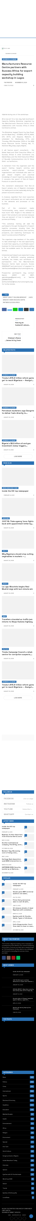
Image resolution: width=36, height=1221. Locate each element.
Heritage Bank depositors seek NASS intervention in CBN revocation (11, 860)
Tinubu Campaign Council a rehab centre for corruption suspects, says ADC (17, 653)
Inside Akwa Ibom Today (10, 488)
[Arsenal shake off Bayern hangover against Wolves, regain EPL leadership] (7, 1000)
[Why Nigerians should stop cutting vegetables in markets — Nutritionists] (18, 540)
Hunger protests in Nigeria (10, 1156)
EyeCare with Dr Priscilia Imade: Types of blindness (22, 917)
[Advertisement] (18, 19)
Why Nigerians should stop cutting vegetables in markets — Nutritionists (17, 555)
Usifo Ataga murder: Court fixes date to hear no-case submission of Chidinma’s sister (23, 925)
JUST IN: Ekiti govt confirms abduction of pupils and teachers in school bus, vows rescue (23, 980)
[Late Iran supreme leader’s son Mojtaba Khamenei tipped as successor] (29, 1051)
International (7, 1091)
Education (6, 1109)
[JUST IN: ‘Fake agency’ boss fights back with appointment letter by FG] (18, 507)
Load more (18, 456)
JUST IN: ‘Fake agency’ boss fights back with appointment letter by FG (18, 522)
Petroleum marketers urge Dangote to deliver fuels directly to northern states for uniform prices (18, 412)
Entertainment (7, 1123)
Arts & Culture (7, 1151)
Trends (5, 1188)
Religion (5, 1133)
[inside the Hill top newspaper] (18, 477)
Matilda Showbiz (8, 1114)
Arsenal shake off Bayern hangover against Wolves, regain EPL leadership (23, 999)
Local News (6, 1197)
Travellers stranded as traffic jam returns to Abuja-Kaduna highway (17, 620)
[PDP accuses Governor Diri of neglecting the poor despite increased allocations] (7, 1062)
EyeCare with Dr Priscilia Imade (12, 1174)
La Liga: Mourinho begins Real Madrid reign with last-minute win (17, 588)
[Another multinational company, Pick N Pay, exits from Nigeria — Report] (29, 845)
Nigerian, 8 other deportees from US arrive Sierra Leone (12, 835)
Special (5, 1142)
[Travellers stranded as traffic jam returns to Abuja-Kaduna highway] (18, 605)
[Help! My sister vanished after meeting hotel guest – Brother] (7, 1040)
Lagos (31, 297)
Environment (6, 1137)
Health (5, 551)
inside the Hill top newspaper (15, 491)
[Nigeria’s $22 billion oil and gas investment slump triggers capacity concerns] (18, 429)
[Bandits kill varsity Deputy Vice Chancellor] (7, 1010)
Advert (5, 1183)
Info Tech (5, 1146)
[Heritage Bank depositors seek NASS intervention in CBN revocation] (29, 862)
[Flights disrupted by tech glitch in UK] (29, 1028)
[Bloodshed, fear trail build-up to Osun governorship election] (7, 1051)
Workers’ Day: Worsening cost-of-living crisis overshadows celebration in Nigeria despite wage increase (12, 852)
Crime (4, 1086)
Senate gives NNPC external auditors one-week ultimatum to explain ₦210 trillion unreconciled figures (23, 893)
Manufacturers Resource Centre (14, 300)
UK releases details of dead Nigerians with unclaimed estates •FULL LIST (23, 909)
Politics (5, 649)
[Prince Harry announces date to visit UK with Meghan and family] (7, 902)
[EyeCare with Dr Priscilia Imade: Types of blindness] (7, 919)
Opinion (5, 1170)
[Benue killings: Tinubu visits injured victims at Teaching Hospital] (29, 1040)
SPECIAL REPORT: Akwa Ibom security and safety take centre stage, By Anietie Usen (23, 989)
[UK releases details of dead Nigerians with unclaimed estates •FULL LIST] (7, 911)
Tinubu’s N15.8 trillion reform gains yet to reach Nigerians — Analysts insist (18, 379)
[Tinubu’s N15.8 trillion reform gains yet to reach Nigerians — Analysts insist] (18, 364)
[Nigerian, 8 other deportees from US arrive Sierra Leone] (29, 837)
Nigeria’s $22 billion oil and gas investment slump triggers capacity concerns (16, 444)
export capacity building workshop (14, 297)
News (4, 616)
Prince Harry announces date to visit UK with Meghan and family (21, 901)
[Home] (2, 53)
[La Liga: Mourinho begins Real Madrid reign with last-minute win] (18, 572)
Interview (5, 1165)
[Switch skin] (29, 41)
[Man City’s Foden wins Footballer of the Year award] (18, 1028)
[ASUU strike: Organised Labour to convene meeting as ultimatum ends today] (18, 1040)
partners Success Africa (11, 302)
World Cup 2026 (7, 1179)
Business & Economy (11, 53)
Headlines (6, 518)
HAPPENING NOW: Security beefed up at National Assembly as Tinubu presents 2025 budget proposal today (11, 868)
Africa (4, 1128)
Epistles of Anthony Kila (10, 1193)
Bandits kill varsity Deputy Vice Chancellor (22, 1008)
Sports (5, 583)
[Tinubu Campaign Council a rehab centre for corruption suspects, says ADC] (18, 638)
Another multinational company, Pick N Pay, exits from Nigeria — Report (12, 844)
